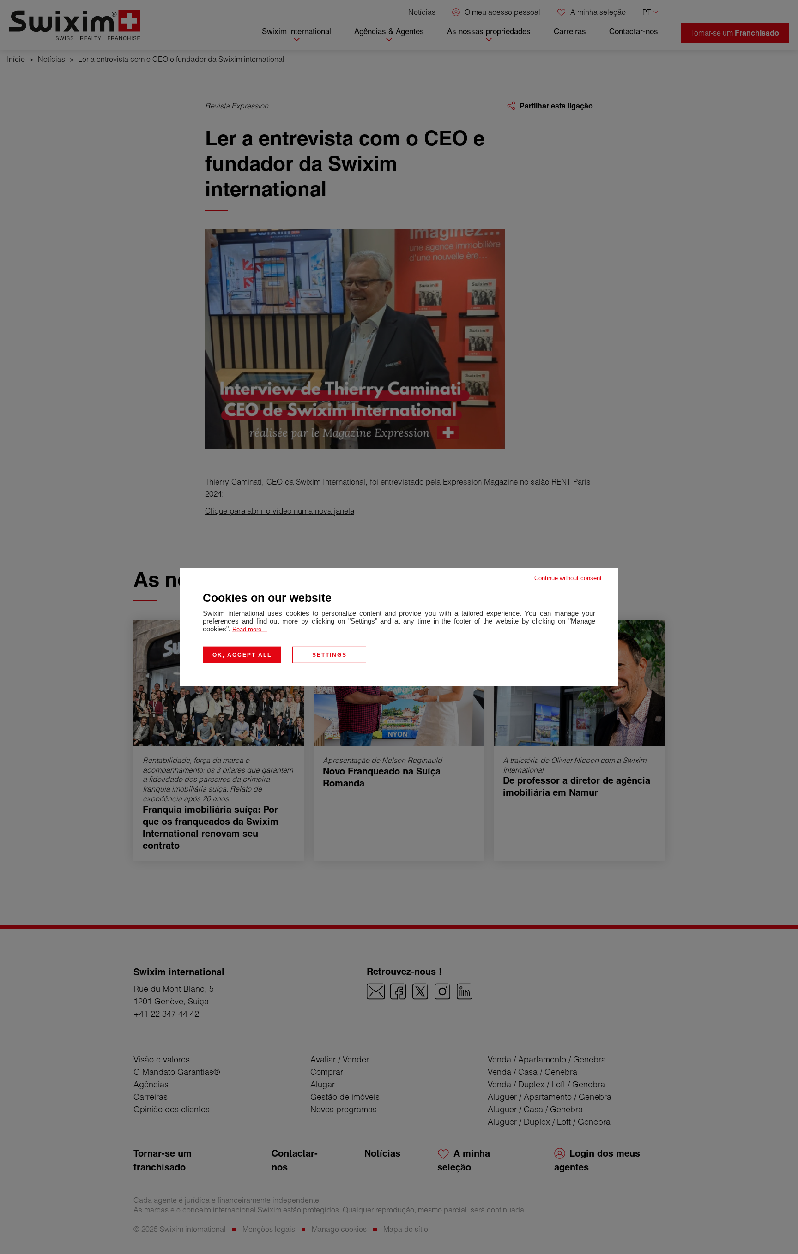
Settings (329, 654)
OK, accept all (242, 654)
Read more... (249, 628)
